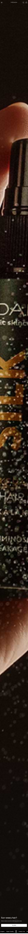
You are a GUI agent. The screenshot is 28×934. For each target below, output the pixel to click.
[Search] (23, 2)
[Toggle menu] (1, 2)
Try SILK (14, 925)
